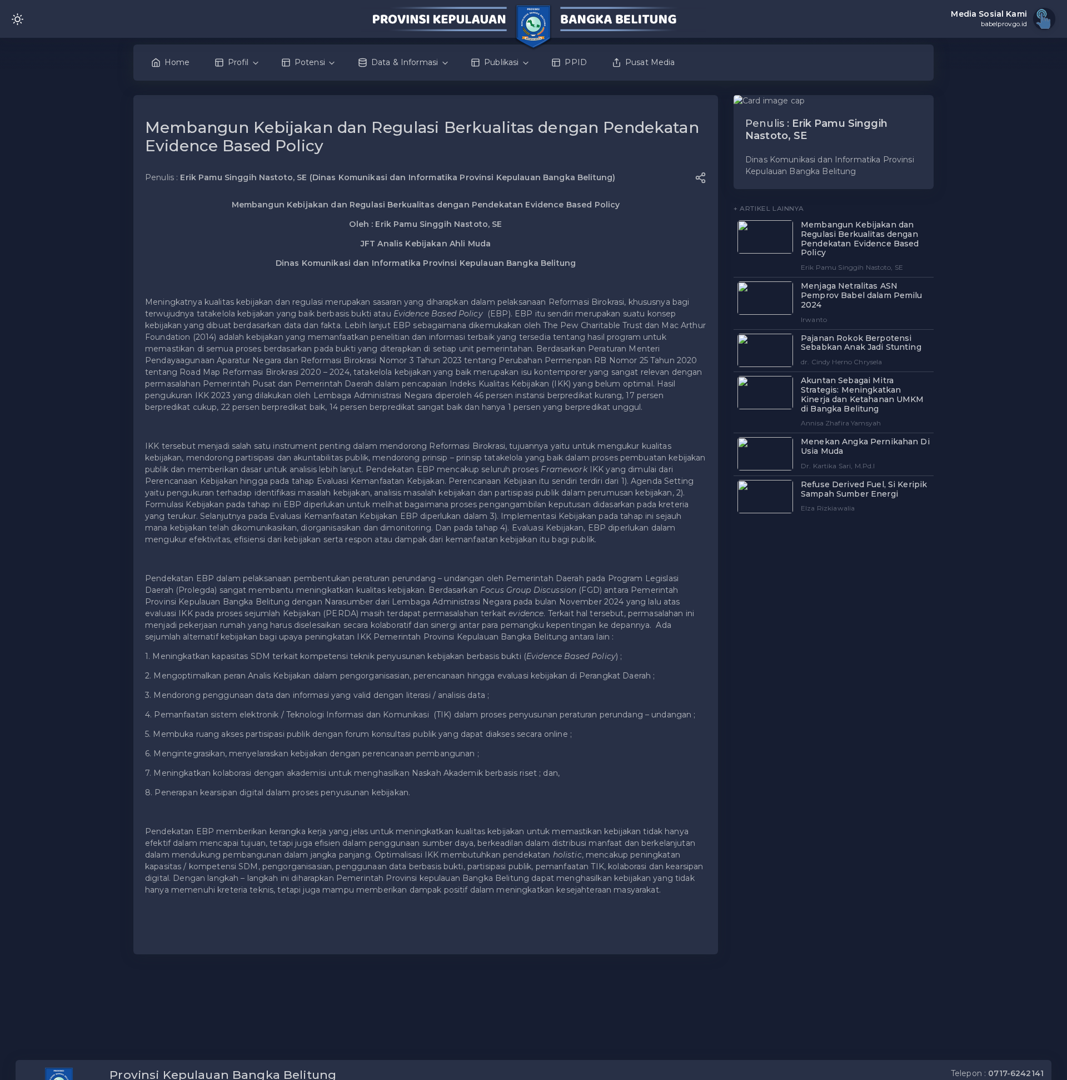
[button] (700, 178)
